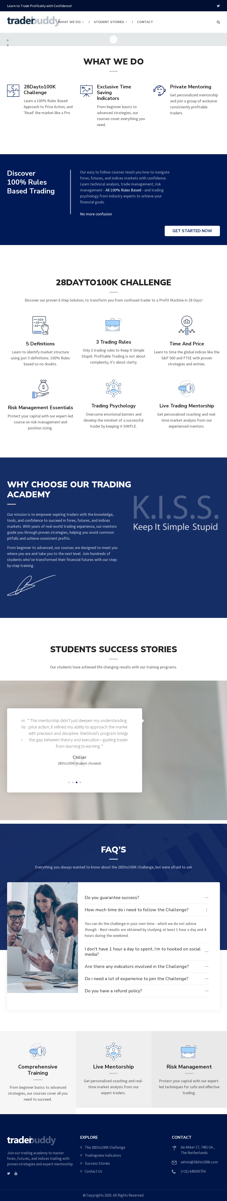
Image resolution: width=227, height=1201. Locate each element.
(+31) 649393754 (193, 1171)
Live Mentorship (38, 1067)
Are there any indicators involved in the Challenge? (137, 966)
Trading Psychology (113, 406)
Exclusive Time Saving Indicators (114, 92)
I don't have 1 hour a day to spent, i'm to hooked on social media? (143, 951)
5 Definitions (40, 344)
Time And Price (186, 344)
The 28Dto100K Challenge (105, 1147)
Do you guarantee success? (112, 898)
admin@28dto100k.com (199, 1162)
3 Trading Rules (113, 342)
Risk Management (113, 1067)
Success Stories (97, 1163)
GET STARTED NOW (192, 231)
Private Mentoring (190, 87)
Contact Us (93, 1171)
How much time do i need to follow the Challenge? (137, 910)
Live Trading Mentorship (186, 406)
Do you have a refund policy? (113, 991)
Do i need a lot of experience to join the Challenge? (136, 979)
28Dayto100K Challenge (40, 90)
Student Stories (109, 22)
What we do (69, 22)
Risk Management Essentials (40, 408)
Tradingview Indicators (103, 1155)
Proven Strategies (189, 1067)
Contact (145, 22)
